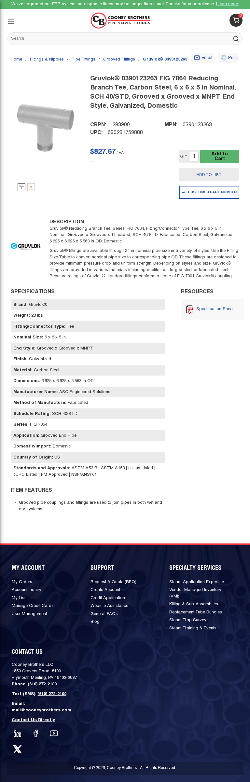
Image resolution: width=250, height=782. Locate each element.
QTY (183, 156)
